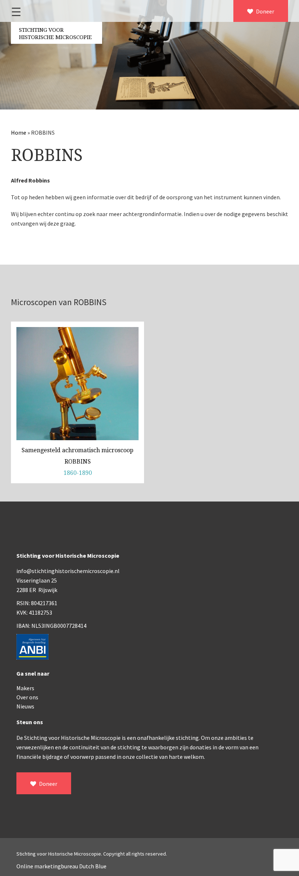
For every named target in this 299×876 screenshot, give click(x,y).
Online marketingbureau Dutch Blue (61, 866)
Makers (25, 688)
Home (18, 132)
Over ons (27, 697)
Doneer (264, 11)
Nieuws (25, 706)
